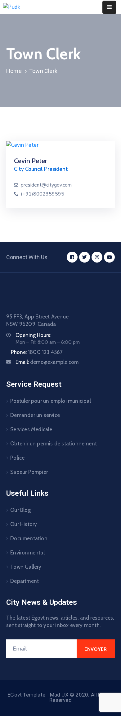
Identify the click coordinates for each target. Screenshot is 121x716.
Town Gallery (25, 567)
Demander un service (35, 415)
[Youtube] (109, 257)
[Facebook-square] (72, 257)
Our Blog (20, 510)
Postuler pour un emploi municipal (50, 401)
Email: (47, 362)
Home (14, 71)
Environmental (27, 553)
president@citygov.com (46, 185)
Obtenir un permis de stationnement (53, 443)
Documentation (28, 538)
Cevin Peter (30, 161)
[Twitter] (84, 257)
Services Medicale (31, 429)
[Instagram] (97, 257)
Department (24, 581)
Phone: (37, 352)
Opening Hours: (33, 335)
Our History (23, 524)
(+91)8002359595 (42, 194)
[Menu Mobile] (109, 7)
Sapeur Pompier (29, 472)
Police (17, 458)
